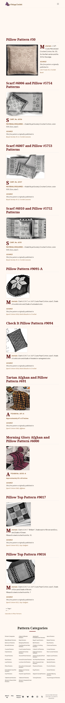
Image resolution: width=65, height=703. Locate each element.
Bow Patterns (50, 642)
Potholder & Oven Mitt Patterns (10, 670)
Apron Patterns (50, 636)
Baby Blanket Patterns (10, 640)
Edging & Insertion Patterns (37, 652)
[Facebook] (32, 696)
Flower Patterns (9, 655)
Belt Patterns (36, 642)
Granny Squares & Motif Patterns (39, 656)
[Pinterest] (23, 696)
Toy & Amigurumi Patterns (53, 677)
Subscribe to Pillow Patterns (13, 613)
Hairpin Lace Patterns (52, 655)
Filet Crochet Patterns (52, 651)
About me (7, 696)
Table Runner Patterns (10, 677)
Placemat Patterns (37, 666)
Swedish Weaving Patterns (51, 674)
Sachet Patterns (51, 670)
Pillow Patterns (8, 666)
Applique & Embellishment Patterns (39, 637)
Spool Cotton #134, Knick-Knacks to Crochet (21, 314)
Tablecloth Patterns (24, 677)
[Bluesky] (27, 696)
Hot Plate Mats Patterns (39, 659)
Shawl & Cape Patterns (25, 673)
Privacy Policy (18, 696)
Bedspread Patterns (24, 642)
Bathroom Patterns (10, 642)
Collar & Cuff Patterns (38, 649)
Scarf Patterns (8, 673)
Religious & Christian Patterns (24, 670)
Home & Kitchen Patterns (25, 659)
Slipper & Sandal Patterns (39, 673)
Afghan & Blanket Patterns (23, 637)
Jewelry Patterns (51, 659)
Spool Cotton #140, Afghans (15, 428)
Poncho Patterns (51, 666)
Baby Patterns (22, 640)
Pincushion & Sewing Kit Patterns (25, 666)
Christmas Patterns (52, 645)
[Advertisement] (32, 20)
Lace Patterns (8, 662)
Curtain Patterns (51, 649)
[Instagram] (37, 696)
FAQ (12, 695)
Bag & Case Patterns (38, 640)
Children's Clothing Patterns (38, 646)
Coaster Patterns (9, 649)
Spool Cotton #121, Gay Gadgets (17, 545)
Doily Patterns (8, 651)
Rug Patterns (36, 670)
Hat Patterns (8, 659)
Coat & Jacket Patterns (25, 649)
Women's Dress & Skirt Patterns (10, 681)
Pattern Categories (10, 636)
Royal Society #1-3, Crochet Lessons (18, 137)
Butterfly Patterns (9, 645)
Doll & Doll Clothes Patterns (23, 652)
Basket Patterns (51, 640)
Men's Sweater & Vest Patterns (38, 662)
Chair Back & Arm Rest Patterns (24, 646)
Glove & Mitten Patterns (25, 655)
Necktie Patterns (51, 662)
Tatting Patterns (37, 677)
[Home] (14, 3)
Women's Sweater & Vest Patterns (25, 681)
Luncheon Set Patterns (24, 662)
